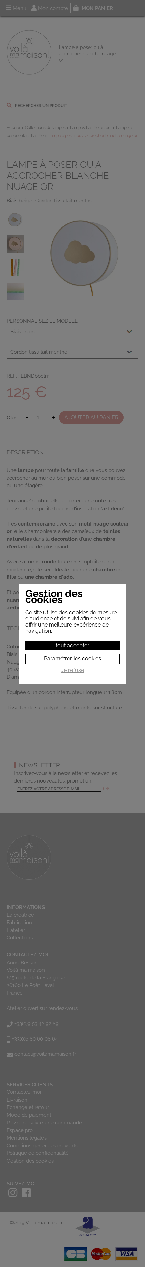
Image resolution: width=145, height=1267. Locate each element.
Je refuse (72, 670)
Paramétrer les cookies (72, 658)
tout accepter (72, 645)
